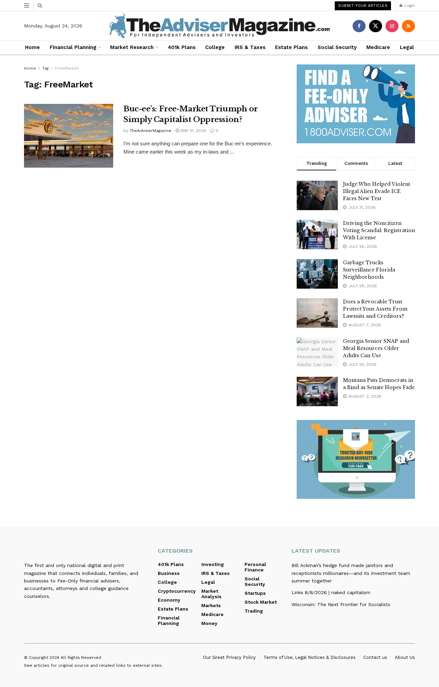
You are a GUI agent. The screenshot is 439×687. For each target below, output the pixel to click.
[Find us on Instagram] (392, 26)
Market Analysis (211, 593)
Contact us (375, 657)
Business (169, 573)
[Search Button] (40, 5)
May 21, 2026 (192, 130)
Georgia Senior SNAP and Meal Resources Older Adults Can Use (376, 348)
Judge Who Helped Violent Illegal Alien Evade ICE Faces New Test (376, 191)
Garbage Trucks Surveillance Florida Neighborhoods (369, 270)
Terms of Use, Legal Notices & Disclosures (309, 657)
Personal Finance (255, 567)
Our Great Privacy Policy (229, 657)
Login (409, 5)
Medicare (378, 47)
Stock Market (261, 602)
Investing (212, 564)
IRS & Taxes (250, 47)
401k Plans (181, 47)
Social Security (337, 47)
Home (32, 47)
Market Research (132, 47)
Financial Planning (73, 47)
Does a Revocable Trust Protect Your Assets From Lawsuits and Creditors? (375, 309)
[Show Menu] (26, 5)
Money (209, 623)
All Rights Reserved (81, 657)
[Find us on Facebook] (359, 26)
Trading (254, 611)
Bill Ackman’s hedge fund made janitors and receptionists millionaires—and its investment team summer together (351, 573)
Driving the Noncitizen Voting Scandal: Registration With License (379, 230)
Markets (211, 605)
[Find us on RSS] (408, 26)
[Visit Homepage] (219, 26)
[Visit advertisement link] (356, 103)
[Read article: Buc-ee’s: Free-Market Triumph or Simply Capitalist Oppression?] (68, 136)
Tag (45, 68)
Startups (255, 593)
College (215, 47)
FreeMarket (67, 68)
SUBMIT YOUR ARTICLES (363, 5)
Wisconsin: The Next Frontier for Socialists (341, 604)
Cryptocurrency (177, 591)
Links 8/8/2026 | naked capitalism (331, 592)
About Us (405, 657)
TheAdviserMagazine (150, 130)
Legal (407, 47)
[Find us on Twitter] (375, 26)
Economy (169, 600)
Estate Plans (291, 47)
